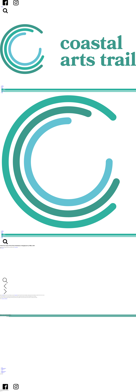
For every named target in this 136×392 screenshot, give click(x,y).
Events (2, 87)
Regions (2, 88)
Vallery (3, 91)
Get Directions (16, 247)
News (2, 237)
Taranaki (4, 89)
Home (2, 367)
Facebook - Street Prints (4, 298)
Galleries (2, 85)
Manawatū (4, 90)
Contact (2, 369)
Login (2, 6)
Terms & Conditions (3, 368)
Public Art (2, 86)
